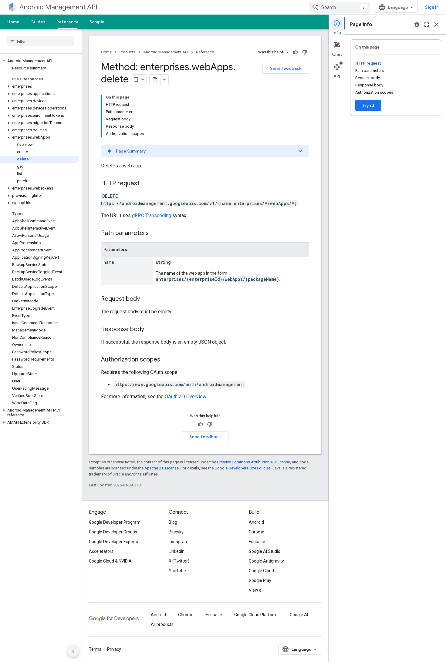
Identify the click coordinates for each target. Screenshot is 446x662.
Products (127, 52)
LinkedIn (176, 551)
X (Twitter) (179, 561)
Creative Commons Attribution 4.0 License (253, 462)
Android (256, 522)
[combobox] (339, 7)
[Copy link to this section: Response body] (150, 329)
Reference (67, 22)
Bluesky (176, 531)
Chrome (256, 531)
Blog (173, 522)
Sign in (432, 7)
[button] (39, 61)
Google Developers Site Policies (243, 468)
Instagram (178, 541)
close (436, 24)
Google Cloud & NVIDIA (110, 561)
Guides (38, 22)
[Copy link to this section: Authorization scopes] (166, 360)
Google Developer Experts (113, 541)
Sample (97, 22)
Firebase (257, 541)
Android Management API (58, 7)
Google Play (260, 580)
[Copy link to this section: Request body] (146, 299)
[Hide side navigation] (73, 651)
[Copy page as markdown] (155, 80)
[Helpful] (295, 52)
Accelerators (101, 551)
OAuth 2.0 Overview (185, 396)
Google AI (299, 614)
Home (13, 22)
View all (256, 590)
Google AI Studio (264, 551)
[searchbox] (40, 41)
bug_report (417, 24)
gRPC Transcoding (151, 215)
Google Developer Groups (113, 531)
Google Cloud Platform (256, 614)
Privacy (114, 649)
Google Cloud (261, 570)
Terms (95, 649)
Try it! (368, 105)
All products (162, 624)
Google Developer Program (114, 522)
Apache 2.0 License (161, 468)
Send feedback (286, 68)
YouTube (177, 570)
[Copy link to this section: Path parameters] (155, 233)
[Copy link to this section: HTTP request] (146, 183)
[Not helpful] (304, 52)
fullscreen (426, 24)
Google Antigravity (266, 561)
